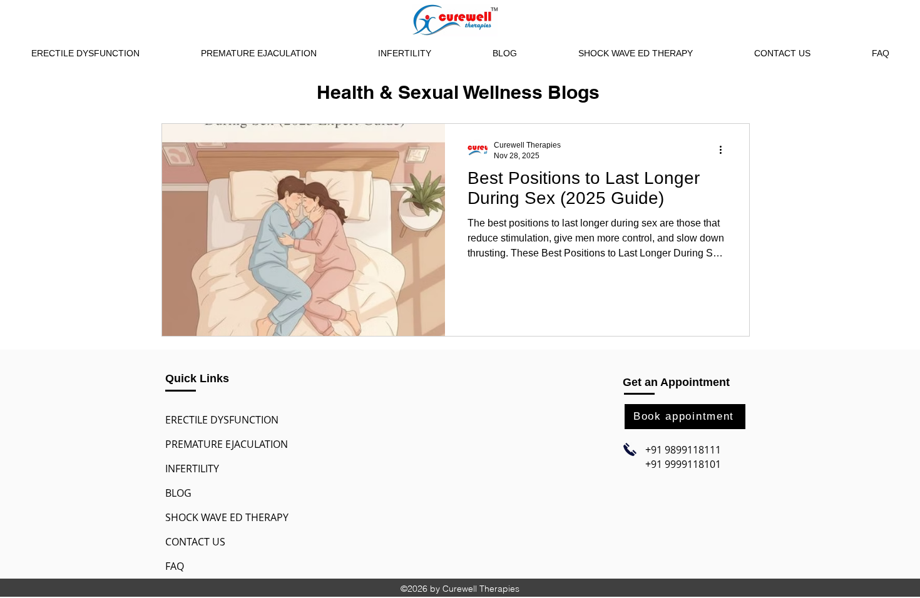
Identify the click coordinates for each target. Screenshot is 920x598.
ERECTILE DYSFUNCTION (222, 420)
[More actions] (724, 149)
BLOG (178, 493)
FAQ (174, 566)
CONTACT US (195, 542)
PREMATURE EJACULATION (226, 444)
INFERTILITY (192, 468)
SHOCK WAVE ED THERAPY (227, 517)
